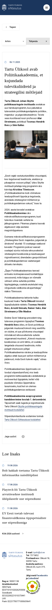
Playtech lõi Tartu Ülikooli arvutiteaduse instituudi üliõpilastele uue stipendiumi (21, 494)
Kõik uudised (11, 533)
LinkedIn (33, 578)
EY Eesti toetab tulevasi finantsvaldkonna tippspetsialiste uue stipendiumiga (24, 517)
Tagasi (13, 27)
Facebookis (42, 575)
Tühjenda (33, 41)
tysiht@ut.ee (39, 552)
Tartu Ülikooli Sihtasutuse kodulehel (22, 419)
